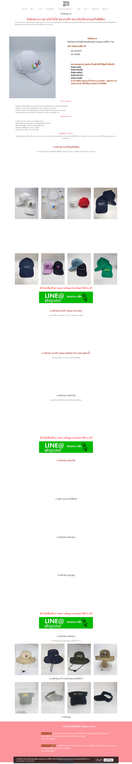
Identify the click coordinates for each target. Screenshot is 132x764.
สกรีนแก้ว (95, 9)
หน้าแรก (25, 9)
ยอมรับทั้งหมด (108, 760)
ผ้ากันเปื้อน (50, 9)
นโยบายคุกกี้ (31, 761)
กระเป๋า (39, 9)
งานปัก (78, 9)
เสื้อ (32, 9)
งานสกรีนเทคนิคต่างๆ (65, 9)
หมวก (86, 9)
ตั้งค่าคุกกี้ (99, 760)
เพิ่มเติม (105, 9)
